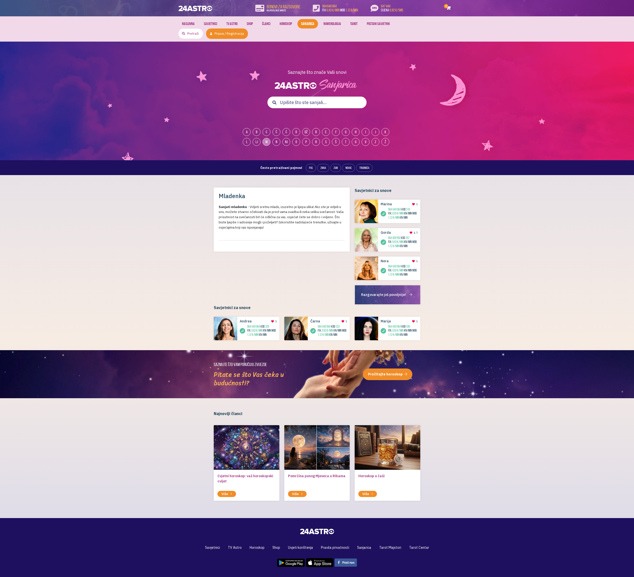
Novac (348, 168)
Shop (250, 24)
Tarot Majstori (390, 547)
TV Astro (232, 24)
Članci (266, 24)
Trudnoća (364, 168)
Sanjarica (307, 24)
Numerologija (332, 24)
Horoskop (286, 24)
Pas (311, 168)
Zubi (336, 168)
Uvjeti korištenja (300, 547)
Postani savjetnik (378, 24)
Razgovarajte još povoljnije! (384, 294)
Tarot (354, 24)
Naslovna (188, 24)
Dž (306, 132)
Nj (286, 142)
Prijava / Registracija (229, 33)
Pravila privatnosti (335, 547)
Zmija (323, 168)
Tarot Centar (419, 547)
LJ (257, 142)
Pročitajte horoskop (385, 374)
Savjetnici (210, 24)
